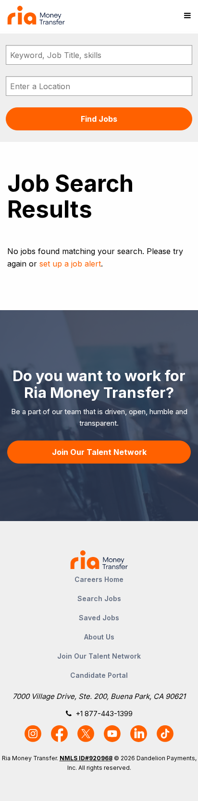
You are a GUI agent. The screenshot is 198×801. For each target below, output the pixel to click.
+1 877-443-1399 (104, 713)
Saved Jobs (99, 618)
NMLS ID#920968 (86, 758)
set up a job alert (70, 263)
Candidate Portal (99, 675)
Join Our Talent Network (99, 452)
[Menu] (187, 15)
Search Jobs (99, 598)
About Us (99, 637)
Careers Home (99, 579)
